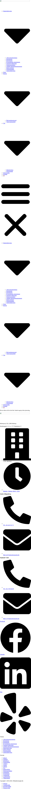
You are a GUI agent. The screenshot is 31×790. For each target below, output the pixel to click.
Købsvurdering (10, 68)
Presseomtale (9, 171)
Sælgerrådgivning (10, 70)
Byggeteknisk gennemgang (13, 62)
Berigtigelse (9, 59)
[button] (15, 209)
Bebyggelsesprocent (11, 120)
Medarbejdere (9, 170)
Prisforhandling (10, 69)
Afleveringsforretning (11, 57)
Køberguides (6, 173)
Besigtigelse (9, 60)
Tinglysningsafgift (10, 122)
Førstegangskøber (10, 65)
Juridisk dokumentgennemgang (14, 66)
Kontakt (5, 174)
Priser (4, 72)
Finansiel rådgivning (11, 63)
